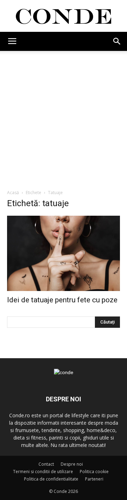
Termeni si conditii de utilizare (43, 472)
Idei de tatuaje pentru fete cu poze (62, 300)
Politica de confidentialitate (51, 479)
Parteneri (94, 479)
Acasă (13, 193)
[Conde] (63, 16)
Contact (46, 464)
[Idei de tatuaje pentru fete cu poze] (63, 253)
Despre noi (72, 464)
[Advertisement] (63, 118)
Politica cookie (94, 472)
